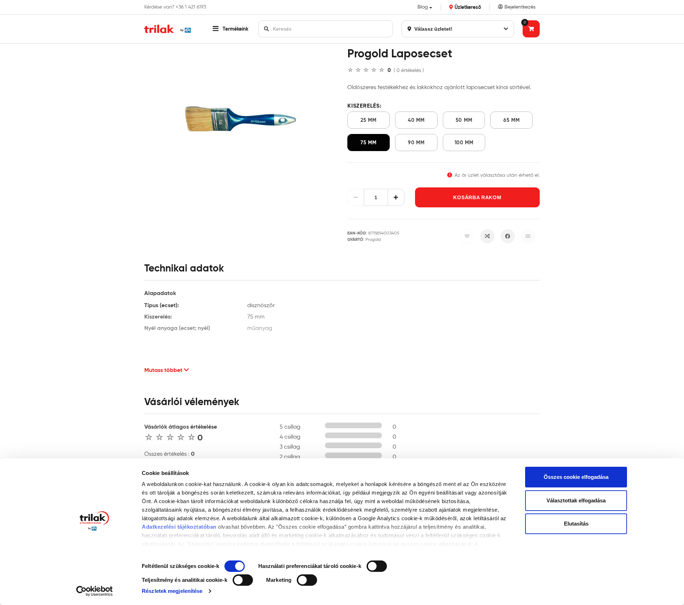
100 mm (464, 142)
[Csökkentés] (355, 197)
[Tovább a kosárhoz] (531, 28)
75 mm (369, 142)
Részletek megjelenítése (172, 591)
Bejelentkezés (519, 7)
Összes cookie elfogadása (576, 477)
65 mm (511, 120)
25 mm (369, 120)
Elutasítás (576, 524)
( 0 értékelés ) (409, 70)
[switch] (377, 566)
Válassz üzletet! (432, 29)
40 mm (416, 120)
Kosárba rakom (477, 197)
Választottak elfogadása (576, 500)
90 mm (416, 142)
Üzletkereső (467, 7)
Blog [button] (423, 7)
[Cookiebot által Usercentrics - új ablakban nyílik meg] (94, 591)
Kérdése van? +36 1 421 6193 (175, 7)
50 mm (464, 120)
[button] (230, 28)
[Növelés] (396, 197)
